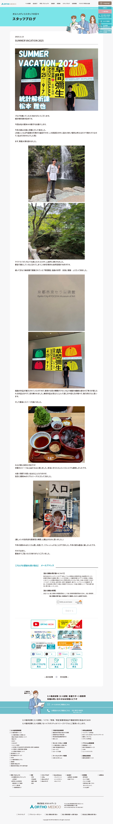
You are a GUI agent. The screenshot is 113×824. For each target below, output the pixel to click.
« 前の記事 (49, 677)
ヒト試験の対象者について (18, 751)
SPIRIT (13, 741)
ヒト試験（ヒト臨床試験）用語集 (19, 749)
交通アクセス (71, 779)
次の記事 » (64, 677)
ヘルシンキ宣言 (15, 745)
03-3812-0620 (77, 710)
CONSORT (14, 743)
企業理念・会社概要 (72, 777)
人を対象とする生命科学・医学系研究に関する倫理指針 (25, 747)
